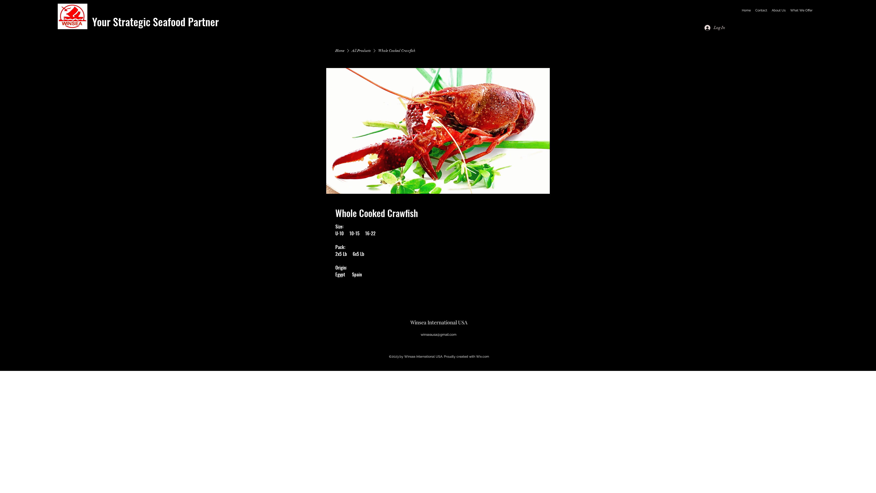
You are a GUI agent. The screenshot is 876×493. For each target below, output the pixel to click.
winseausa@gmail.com (438, 335)
